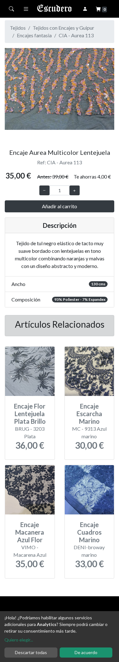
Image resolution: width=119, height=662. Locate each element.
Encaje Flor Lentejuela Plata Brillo (30, 413)
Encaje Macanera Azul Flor (29, 532)
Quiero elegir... (18, 639)
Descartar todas (31, 652)
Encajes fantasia (34, 35)
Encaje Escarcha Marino (89, 413)
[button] (13, 95)
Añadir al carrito (59, 206)
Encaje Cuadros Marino (89, 532)
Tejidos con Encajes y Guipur (63, 28)
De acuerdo (86, 652)
